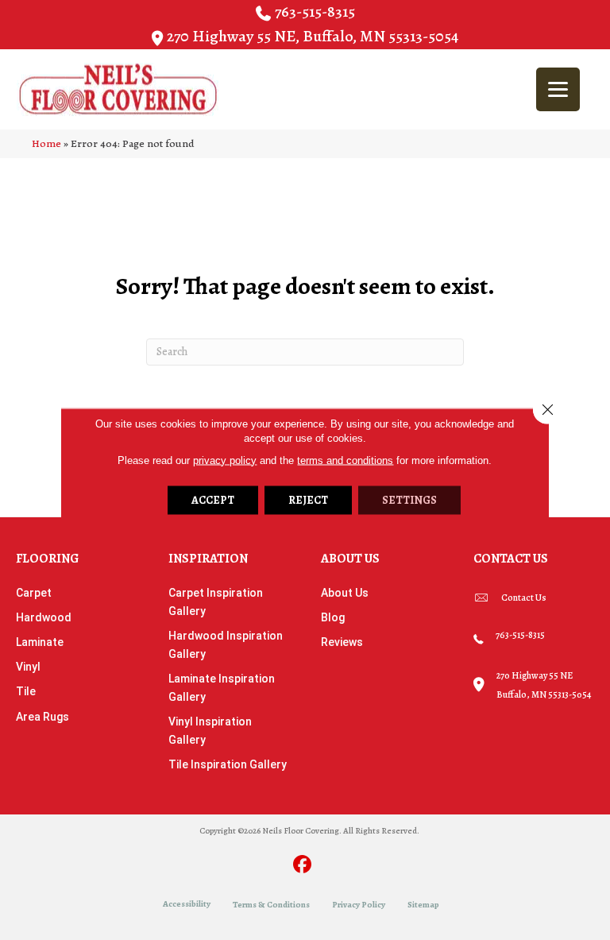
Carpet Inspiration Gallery (215, 601)
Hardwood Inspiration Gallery (225, 644)
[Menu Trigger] (558, 89)
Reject (308, 499)
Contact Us (523, 597)
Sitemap (423, 905)
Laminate (40, 642)
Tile (26, 691)
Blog (333, 617)
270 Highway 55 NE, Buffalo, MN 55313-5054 (312, 36)
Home (46, 143)
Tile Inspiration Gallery (227, 764)
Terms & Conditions (271, 905)
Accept (212, 499)
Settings (409, 499)
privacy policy (225, 460)
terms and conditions (345, 460)
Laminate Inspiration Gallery (221, 687)
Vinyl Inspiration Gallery (210, 730)
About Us (345, 592)
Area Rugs (42, 716)
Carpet (34, 592)
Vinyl (28, 666)
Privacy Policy (358, 905)
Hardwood (43, 617)
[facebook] (303, 865)
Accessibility (186, 904)
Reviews (342, 642)
